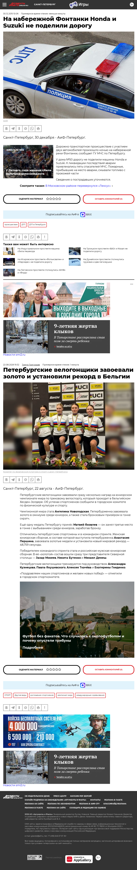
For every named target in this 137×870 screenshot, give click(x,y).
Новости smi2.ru (14, 354)
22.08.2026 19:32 (11, 364)
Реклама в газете (113, 800)
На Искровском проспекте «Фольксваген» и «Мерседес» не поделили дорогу (41, 260)
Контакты (95, 800)
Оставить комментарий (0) (108, 199)
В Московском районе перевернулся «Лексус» (78, 185)
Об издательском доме (37, 796)
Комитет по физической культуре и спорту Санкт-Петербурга (35, 471)
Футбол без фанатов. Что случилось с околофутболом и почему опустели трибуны (73, 638)
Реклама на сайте (34, 804)
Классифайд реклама (114, 804)
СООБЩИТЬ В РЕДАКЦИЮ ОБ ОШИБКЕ (88, 808)
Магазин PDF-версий (81, 796)
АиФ (5, 120)
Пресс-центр (59, 796)
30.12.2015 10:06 (10, 13)
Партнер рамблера (53, 857)
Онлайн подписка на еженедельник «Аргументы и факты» (55, 800)
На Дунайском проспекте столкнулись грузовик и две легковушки (103, 260)
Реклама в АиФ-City (89, 804)
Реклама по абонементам (61, 804)
